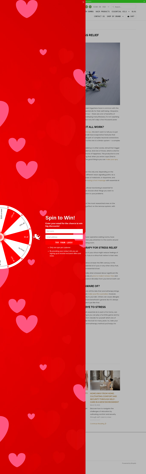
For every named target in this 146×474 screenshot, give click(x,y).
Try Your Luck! (64, 242)
